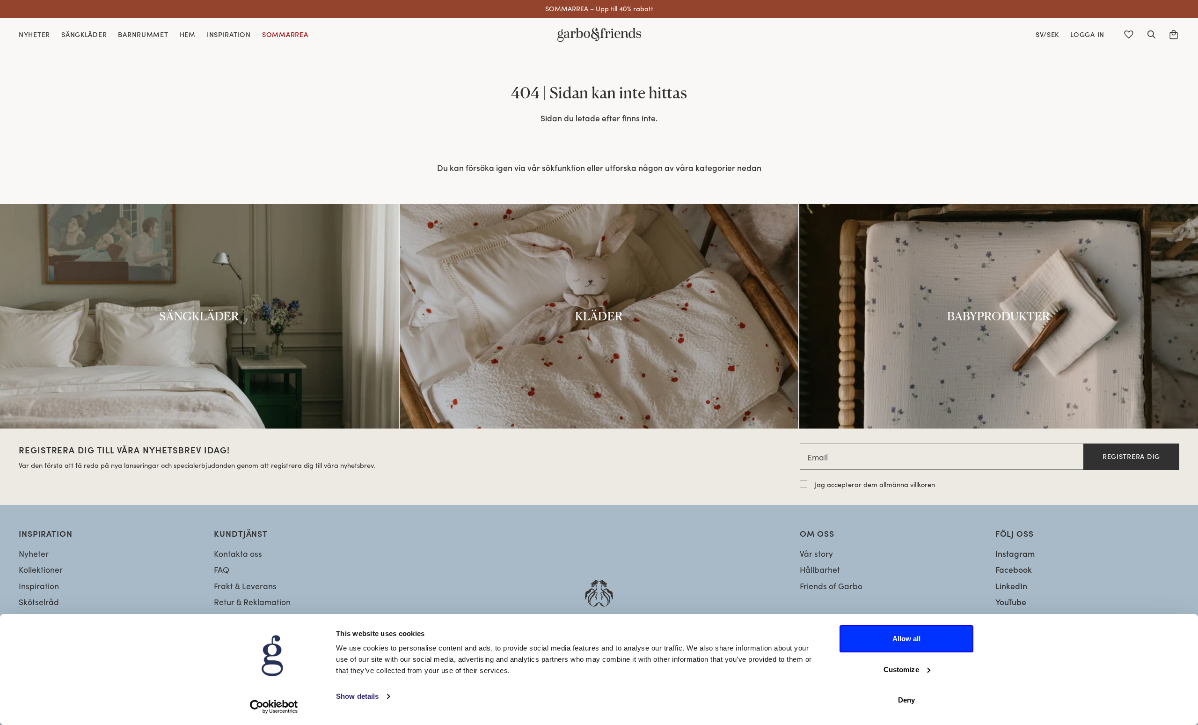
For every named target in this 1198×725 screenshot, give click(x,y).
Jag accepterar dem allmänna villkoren (875, 484)
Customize (901, 669)
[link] (199, 316)
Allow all (906, 639)
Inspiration (39, 586)
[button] (1151, 34)
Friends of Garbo (831, 586)
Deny (906, 700)
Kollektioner (41, 569)
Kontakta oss (238, 553)
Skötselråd (39, 601)
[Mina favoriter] (1128, 34)
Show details (357, 696)
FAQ (221, 569)
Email (817, 457)
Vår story (816, 553)
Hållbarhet (820, 569)
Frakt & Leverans (245, 586)
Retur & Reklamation (252, 601)
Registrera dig (1131, 456)
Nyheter (34, 553)
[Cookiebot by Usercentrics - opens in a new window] (274, 707)
